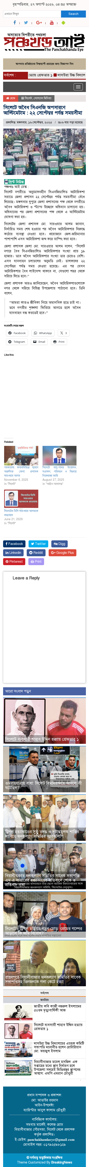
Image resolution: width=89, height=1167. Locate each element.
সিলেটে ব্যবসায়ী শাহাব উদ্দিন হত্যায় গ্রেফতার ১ (42, 739)
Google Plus (64, 553)
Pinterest (15, 562)
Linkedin (14, 553)
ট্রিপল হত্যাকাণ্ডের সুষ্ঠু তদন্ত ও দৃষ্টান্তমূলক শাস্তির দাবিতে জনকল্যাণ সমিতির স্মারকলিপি (42, 834)
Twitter (40, 544)
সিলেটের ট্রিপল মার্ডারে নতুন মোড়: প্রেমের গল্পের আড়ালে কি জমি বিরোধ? (43, 931)
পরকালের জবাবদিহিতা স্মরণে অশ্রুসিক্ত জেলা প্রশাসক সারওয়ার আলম (21, 471)
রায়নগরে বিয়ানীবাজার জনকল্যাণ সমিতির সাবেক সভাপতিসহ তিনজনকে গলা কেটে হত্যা (43, 979)
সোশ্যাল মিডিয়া (42, 98)
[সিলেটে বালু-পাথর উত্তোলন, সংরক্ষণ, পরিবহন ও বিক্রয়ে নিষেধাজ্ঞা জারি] (59, 455)
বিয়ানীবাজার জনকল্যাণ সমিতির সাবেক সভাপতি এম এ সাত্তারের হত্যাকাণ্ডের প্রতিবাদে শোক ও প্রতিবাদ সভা (42, 880)
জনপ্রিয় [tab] (44, 1000)
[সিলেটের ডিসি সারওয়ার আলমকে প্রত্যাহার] (21, 499)
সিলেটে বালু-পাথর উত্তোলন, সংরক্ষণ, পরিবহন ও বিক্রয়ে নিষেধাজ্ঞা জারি (59, 471)
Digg (61, 544)
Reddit (37, 553)
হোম (12, 98)
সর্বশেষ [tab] (44, 993)
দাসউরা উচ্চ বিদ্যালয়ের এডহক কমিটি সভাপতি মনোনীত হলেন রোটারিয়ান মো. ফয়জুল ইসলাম (59, 1047)
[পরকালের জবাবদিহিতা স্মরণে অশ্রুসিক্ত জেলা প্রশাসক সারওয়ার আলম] (21, 455)
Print (38, 562)
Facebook (15, 544)
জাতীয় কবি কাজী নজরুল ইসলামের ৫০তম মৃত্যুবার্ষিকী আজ (57, 1008)
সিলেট (28, 98)
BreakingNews (61, 1162)
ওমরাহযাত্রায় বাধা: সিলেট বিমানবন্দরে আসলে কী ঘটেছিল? (43, 785)
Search (73, 14)
